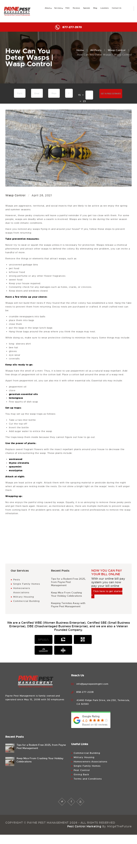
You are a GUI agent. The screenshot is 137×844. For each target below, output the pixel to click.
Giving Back (81, 774)
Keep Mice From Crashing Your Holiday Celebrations (66, 594)
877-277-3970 (72, 27)
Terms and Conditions (88, 778)
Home (80, 50)
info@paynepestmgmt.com (92, 683)
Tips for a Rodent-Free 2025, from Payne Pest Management (68, 582)
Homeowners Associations (90, 761)
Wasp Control (116, 50)
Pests (16, 579)
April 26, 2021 (42, 195)
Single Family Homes (26, 583)
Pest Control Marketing (84, 826)
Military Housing (23, 596)
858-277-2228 (84, 691)
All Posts (96, 50)
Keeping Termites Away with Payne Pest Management (68, 605)
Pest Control (82, 770)
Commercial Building (26, 601)
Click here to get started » (107, 593)
